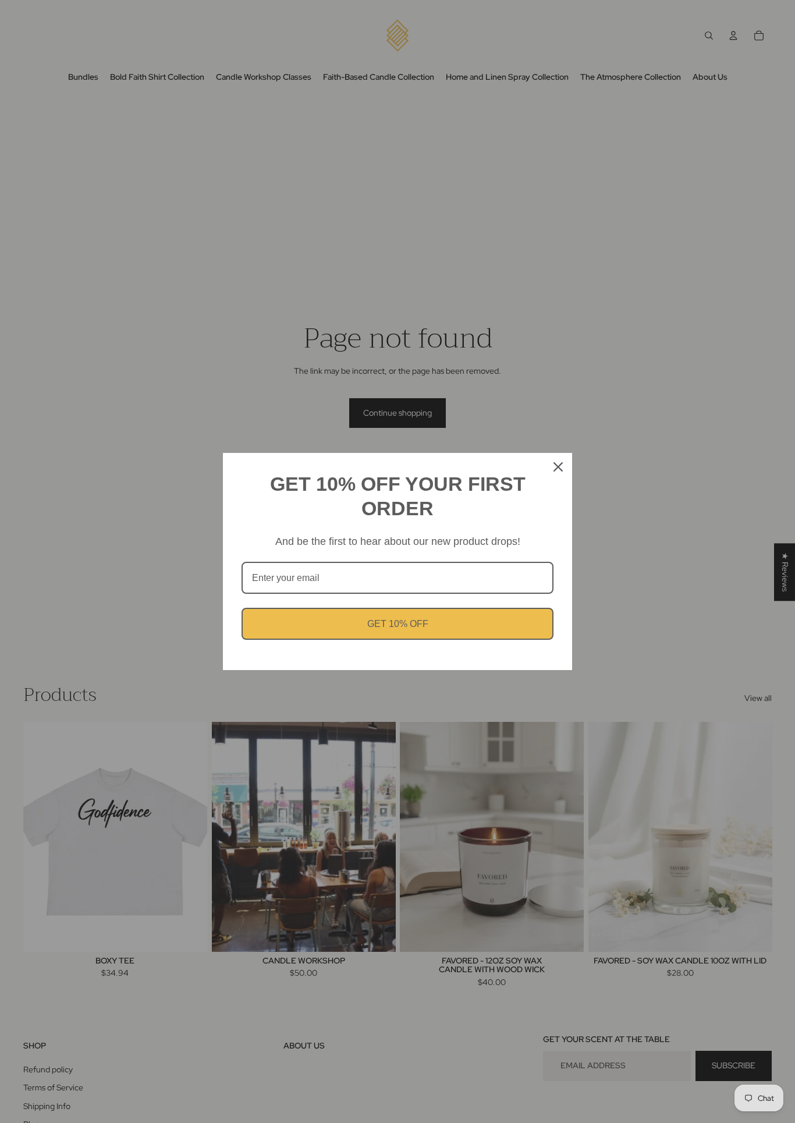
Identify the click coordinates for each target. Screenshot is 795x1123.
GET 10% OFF (397, 624)
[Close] (558, 467)
